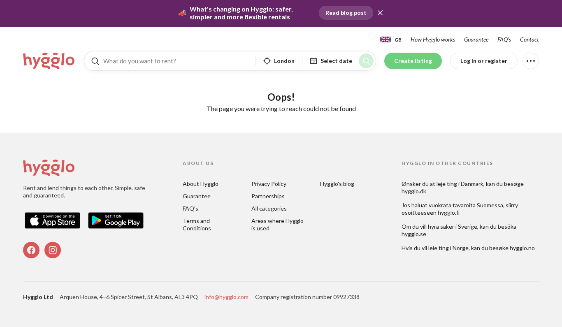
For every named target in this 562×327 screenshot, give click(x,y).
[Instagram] (52, 250)
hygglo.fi (449, 212)
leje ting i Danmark (460, 183)
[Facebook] (31, 250)
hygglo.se (414, 233)
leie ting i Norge (448, 247)
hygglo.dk (414, 191)
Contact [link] (529, 39)
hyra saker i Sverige (452, 226)
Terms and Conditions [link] (197, 224)
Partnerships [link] (268, 195)
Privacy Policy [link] (268, 183)
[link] (49, 61)
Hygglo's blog (337, 183)
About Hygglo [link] (200, 183)
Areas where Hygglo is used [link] (278, 224)
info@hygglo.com (226, 296)
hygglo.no (522, 247)
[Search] (366, 60)
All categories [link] (269, 208)
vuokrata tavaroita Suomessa (466, 205)
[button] (380, 12)
